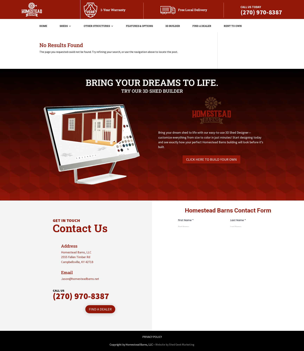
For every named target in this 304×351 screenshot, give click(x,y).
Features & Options (139, 26)
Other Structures (97, 26)
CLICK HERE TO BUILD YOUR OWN (211, 159)
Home (43, 26)
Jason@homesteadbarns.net (80, 279)
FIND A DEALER (100, 309)
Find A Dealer (201, 26)
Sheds (64, 26)
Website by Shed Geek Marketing (174, 344)
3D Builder (172, 26)
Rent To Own (233, 26)
